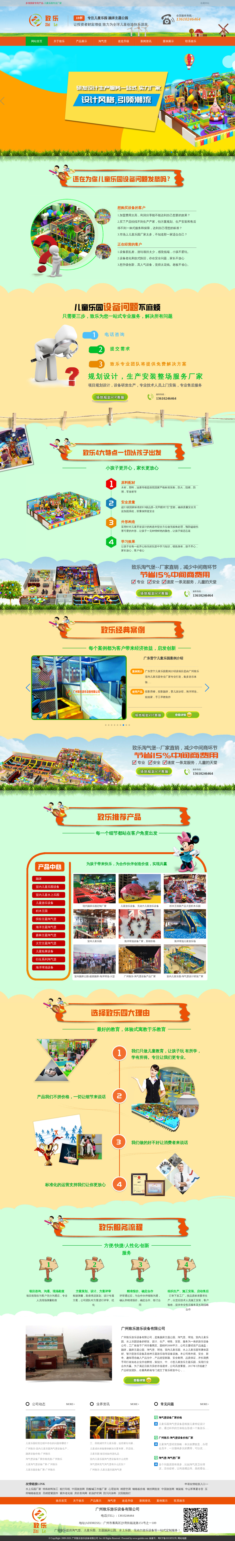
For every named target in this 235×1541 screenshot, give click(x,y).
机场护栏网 (95, 1493)
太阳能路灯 (124, 1493)
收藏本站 (204, 3)
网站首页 (36, 41)
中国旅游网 (78, 1489)
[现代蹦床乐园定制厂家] (94, 888)
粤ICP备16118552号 (167, 1538)
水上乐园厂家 (33, 1489)
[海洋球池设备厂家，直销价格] (140, 924)
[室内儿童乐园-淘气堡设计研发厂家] (185, 959)
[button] (171, 152)
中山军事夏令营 (194, 1489)
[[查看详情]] (141, 1381)
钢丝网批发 (153, 1489)
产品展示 (81, 41)
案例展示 (168, 41)
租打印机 (65, 1489)
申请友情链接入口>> (196, 1484)
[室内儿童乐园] (94, 924)
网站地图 (182, 1538)
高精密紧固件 (50, 1493)
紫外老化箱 (66, 1493)
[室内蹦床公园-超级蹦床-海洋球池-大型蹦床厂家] (94, 959)
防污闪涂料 (109, 1493)
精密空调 (125, 1489)
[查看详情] (183, 717)
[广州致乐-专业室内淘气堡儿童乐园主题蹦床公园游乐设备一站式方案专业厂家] (45, 25)
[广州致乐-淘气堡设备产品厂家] (140, 959)
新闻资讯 (145, 41)
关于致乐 (59, 41)
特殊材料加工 (50, 1489)
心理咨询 (114, 1489)
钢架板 (180, 1489)
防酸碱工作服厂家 (96, 1489)
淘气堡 (102, 41)
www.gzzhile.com (140, 1538)
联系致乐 (190, 41)
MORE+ (70, 1404)
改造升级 (123, 41)
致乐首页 (61, 1500)
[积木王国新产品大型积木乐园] (185, 888)
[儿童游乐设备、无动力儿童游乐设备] (140, 888)
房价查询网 (80, 1493)
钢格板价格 (138, 1489)
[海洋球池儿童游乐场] (185, 924)
